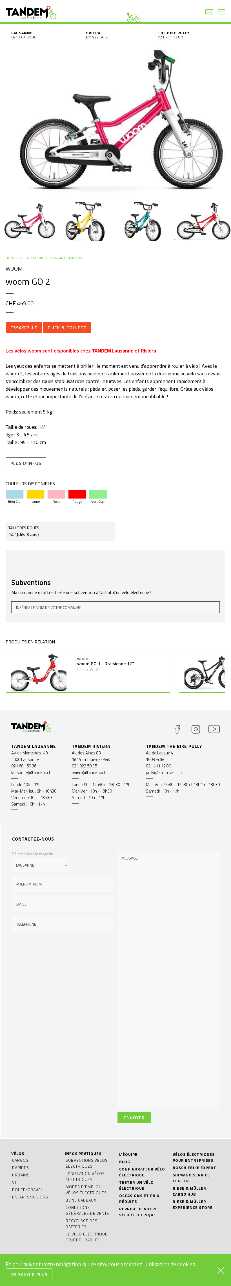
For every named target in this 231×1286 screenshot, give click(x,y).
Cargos (20, 1160)
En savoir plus (29, 1274)
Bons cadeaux (81, 1200)
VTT (15, 1182)
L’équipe (128, 1154)
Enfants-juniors (67, 258)
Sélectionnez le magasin (32, 854)
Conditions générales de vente (87, 1210)
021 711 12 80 (170, 37)
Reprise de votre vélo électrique (138, 1212)
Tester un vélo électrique (136, 1185)
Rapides (20, 1167)
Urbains (21, 1175)
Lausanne (22, 33)
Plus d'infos (25, 463)
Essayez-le (23, 327)
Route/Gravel (27, 1190)
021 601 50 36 (23, 37)
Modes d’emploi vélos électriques (86, 1190)
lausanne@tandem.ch (31, 772)
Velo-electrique (34, 258)
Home (10, 258)
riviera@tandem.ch (89, 772)
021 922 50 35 (97, 37)
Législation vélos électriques (85, 1176)
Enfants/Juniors (30, 1197)
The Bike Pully (174, 33)
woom (14, 268)
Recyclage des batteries (81, 1224)
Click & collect (67, 327)
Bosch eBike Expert (194, 1167)
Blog (124, 1162)
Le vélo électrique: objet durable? (87, 1237)
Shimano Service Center (191, 1178)
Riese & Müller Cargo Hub (189, 1191)
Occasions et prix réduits (139, 1198)
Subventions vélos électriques (87, 1163)
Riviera (93, 33)
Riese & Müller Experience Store (193, 1204)
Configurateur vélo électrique (142, 1172)
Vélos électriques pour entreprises (194, 1157)
